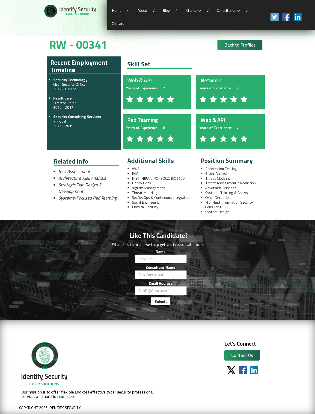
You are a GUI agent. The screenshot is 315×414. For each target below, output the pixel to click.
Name (161, 251)
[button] (194, 10)
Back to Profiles (240, 44)
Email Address (160, 283)
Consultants (226, 10)
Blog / (170, 10)
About (142, 10)
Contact (118, 23)
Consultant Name (160, 267)
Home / (120, 10)
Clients (191, 10)
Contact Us (242, 355)
